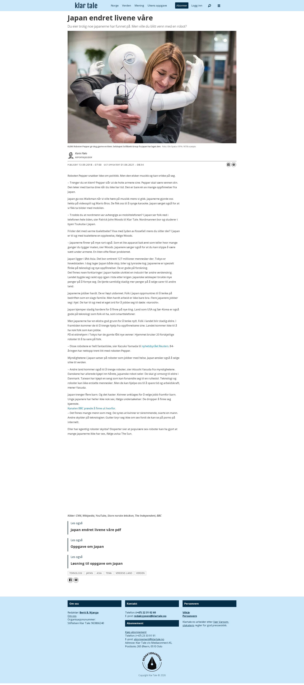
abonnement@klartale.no (149, 639)
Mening (139, 5)
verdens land (124, 573)
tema (109, 573)
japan (89, 573)
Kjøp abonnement (135, 632)
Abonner (181, 5)
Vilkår (186, 612)
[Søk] (209, 5)
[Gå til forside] (86, 5)
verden (140, 573)
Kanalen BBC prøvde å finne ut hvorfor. (92, 408)
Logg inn (196, 5)
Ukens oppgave (157, 5)
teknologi (75, 573)
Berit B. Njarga (89, 612)
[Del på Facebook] (228, 164)
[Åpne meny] (219, 5)
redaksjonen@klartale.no (150, 616)
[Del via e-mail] (233, 164)
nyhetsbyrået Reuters (155, 346)
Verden (126, 5)
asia (99, 573)
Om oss (72, 616)
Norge (115, 5)
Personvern (190, 616)
